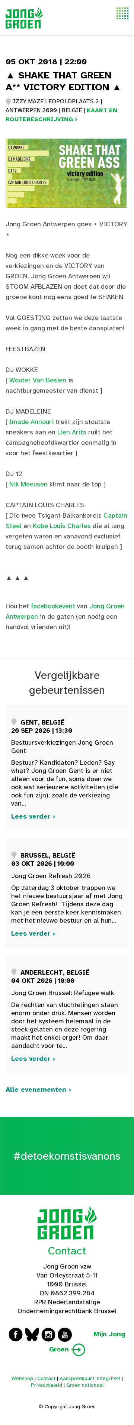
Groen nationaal (84, 1385)
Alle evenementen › (38, 1089)
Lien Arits (71, 432)
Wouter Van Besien (37, 380)
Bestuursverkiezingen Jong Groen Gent (62, 746)
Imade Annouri (31, 422)
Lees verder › (33, 816)
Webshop (22, 1378)
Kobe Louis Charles (62, 526)
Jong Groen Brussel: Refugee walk (62, 993)
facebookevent (53, 606)
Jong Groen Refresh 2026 (51, 876)
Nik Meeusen (28, 484)
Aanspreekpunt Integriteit (90, 1378)
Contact (67, 1250)
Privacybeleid (46, 1385)
